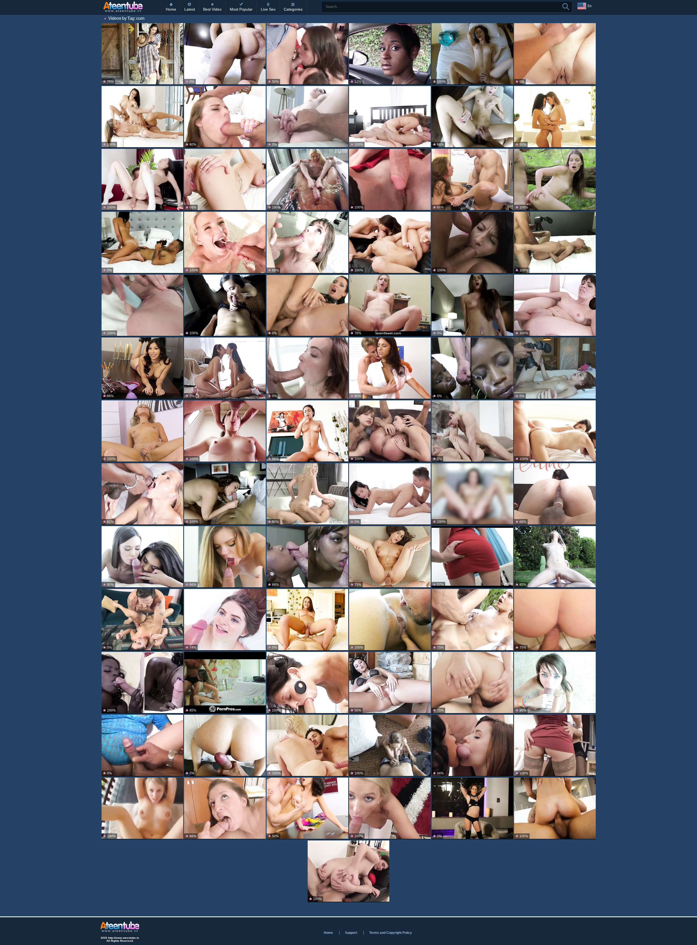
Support (351, 933)
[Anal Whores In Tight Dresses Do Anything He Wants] (472, 243)
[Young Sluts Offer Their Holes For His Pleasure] (555, 746)
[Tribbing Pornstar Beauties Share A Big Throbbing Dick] (555, 117)
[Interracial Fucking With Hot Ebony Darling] (307, 557)
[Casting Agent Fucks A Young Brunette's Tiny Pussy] (307, 117)
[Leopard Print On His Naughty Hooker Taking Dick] (472, 305)
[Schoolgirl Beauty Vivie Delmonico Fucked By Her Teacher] (472, 180)
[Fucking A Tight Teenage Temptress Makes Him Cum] (307, 368)
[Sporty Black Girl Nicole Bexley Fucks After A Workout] (307, 431)
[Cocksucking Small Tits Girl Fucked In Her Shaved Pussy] (225, 180)
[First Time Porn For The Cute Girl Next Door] (225, 54)
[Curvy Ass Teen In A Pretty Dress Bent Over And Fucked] (472, 557)
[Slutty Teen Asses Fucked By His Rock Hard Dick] (307, 54)
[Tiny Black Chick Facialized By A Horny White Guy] (472, 368)
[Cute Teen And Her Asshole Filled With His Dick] (142, 180)
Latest (189, 9)
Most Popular (241, 9)
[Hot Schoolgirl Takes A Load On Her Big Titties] (307, 808)
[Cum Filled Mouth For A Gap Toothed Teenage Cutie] (225, 431)
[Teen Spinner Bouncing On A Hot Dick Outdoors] (555, 557)
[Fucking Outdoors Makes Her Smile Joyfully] (142, 808)
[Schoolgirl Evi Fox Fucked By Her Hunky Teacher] (390, 368)
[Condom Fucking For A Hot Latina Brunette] (307, 683)
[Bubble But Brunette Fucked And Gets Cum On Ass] (225, 746)
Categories (293, 9)
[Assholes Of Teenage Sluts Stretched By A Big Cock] (390, 431)
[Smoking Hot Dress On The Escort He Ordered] (472, 54)
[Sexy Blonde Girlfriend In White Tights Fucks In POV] (390, 808)
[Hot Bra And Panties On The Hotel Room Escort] (225, 494)
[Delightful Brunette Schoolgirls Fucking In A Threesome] (225, 368)
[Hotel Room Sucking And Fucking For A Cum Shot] (555, 368)
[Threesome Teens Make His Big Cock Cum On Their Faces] (142, 557)
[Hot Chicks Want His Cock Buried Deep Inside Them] (225, 683)
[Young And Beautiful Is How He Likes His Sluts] (472, 117)
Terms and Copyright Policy (390, 933)
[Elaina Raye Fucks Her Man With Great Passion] (307, 746)
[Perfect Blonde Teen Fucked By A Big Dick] (307, 494)
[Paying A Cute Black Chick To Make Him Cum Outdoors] (390, 54)
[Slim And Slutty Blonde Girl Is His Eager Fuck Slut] (142, 431)
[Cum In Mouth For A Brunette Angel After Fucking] (142, 620)
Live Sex (268, 9)
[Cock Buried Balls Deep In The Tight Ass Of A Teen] (142, 305)
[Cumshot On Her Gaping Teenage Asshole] (348, 871)
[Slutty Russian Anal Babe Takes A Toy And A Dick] (390, 180)
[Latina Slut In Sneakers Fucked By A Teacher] (142, 368)
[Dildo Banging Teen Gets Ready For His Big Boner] (307, 620)
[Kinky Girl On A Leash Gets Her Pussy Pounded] (472, 808)
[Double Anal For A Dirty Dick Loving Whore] (307, 305)
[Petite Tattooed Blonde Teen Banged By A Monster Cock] (142, 494)
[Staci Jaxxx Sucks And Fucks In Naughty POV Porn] (390, 305)
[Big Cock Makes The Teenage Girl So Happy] (307, 243)
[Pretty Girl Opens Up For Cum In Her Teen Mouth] (472, 494)
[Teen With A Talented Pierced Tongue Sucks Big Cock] (555, 305)
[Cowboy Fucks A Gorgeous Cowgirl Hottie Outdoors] (142, 54)
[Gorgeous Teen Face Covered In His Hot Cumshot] (390, 557)
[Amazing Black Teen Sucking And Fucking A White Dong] (142, 683)
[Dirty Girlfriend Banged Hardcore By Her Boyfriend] (555, 620)
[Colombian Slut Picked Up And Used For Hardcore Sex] (555, 494)
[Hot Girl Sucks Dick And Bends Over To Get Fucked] (225, 557)
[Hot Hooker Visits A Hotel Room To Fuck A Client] (225, 305)
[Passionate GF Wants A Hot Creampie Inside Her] (472, 431)
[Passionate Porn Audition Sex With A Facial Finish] (555, 54)
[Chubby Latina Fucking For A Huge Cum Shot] (142, 746)
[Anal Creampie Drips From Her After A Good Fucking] (390, 117)
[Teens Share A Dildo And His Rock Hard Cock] (555, 431)
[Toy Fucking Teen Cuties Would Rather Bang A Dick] (142, 117)
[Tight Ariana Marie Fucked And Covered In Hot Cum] (472, 620)
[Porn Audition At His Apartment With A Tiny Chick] (555, 808)
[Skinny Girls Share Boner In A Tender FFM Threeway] (472, 746)
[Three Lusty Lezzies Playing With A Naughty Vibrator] (390, 243)
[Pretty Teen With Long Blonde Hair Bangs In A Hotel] (555, 243)
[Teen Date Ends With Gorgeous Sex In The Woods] (555, 180)
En (590, 6)
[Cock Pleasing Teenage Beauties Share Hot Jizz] (390, 620)
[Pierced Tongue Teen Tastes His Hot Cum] (225, 808)
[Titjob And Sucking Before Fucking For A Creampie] (390, 683)
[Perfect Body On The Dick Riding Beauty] (390, 746)
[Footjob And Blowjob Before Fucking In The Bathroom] (307, 180)
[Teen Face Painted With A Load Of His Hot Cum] (555, 683)
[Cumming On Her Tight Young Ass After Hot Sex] (142, 243)
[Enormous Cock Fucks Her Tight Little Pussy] (225, 117)
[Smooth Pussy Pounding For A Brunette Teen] (390, 494)
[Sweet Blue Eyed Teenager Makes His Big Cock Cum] (225, 620)
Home (171, 9)
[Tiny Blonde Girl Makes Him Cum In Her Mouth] (225, 243)
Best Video (212, 9)
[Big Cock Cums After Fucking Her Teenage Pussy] (472, 683)
